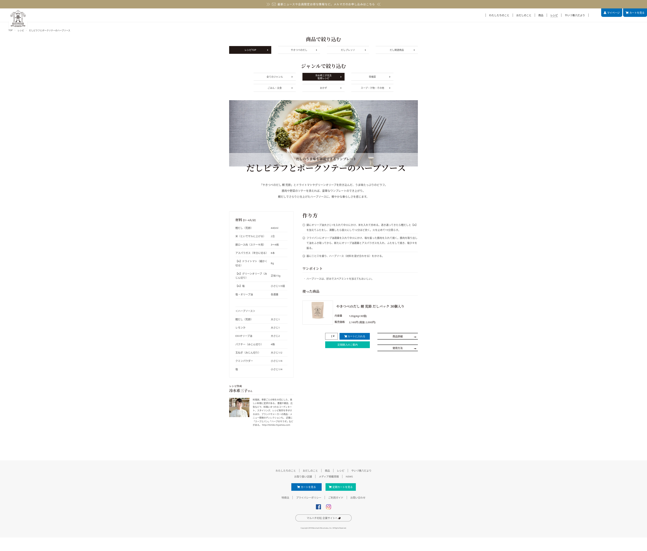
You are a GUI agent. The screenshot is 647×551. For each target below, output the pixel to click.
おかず (323, 87)
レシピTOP (250, 49)
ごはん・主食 (275, 87)
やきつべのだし (299, 49)
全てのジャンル (275, 76)
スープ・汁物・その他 (372, 87)
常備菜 (372, 76)
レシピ (21, 30)
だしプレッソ (348, 49)
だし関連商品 (397, 49)
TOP (10, 30)
